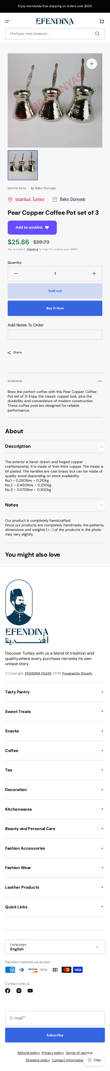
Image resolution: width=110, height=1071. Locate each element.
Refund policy (29, 1053)
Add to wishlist (29, 227)
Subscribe (55, 1035)
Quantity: (15, 263)
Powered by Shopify (77, 673)
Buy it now (55, 308)
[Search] (98, 33)
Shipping (32, 249)
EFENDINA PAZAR (38, 673)
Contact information (68, 1060)
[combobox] (55, 34)
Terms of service (79, 1053)
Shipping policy (38, 1060)
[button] (7, 21)
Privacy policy (53, 1053)
